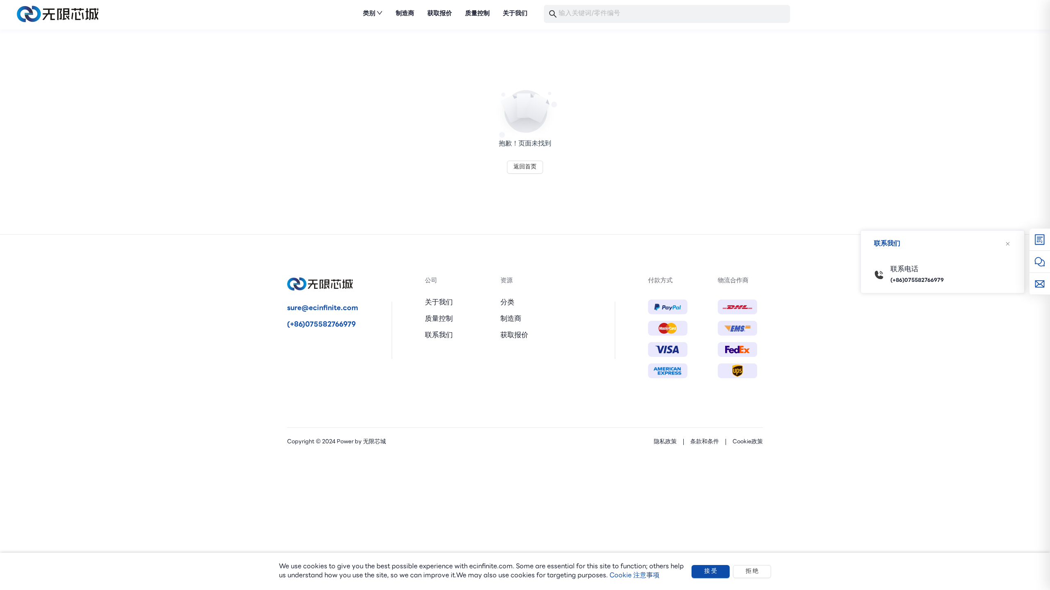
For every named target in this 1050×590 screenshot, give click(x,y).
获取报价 (514, 335)
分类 (507, 302)
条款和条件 (704, 442)
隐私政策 (665, 442)
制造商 (510, 318)
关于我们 (439, 302)
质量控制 (439, 318)
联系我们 (439, 335)
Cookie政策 (748, 442)
